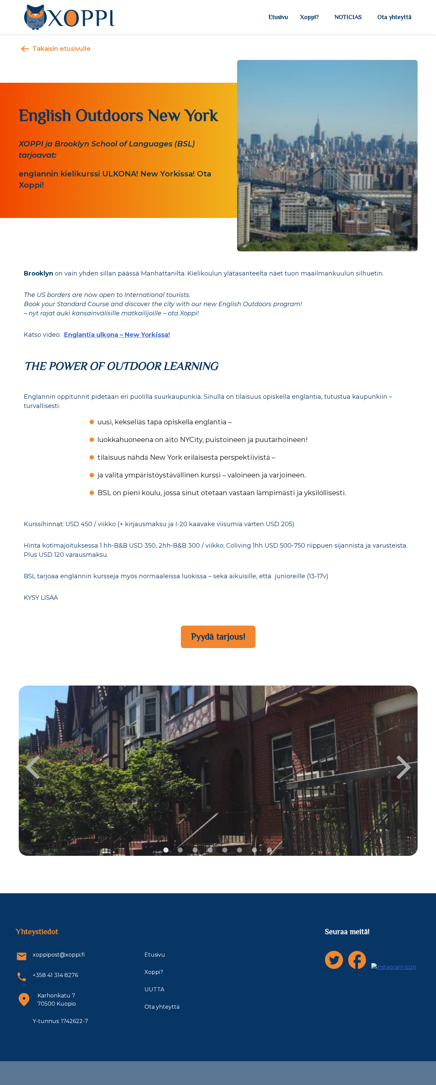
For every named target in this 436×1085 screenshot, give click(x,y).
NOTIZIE (348, 17)
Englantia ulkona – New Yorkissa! (117, 335)
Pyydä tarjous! (218, 637)
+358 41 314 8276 (55, 975)
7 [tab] (254, 850)
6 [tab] (239, 850)
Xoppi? (309, 17)
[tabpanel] (218, 771)
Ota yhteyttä (394, 17)
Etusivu (278, 17)
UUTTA (154, 989)
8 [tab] (269, 850)
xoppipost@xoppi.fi (59, 955)
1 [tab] (166, 850)
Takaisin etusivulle (61, 48)
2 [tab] (180, 850)
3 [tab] (195, 850)
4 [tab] (210, 850)
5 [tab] (225, 850)
